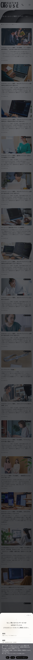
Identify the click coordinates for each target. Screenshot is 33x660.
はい (8, 657)
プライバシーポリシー (22, 657)
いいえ (12, 657)
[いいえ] (31, 651)
